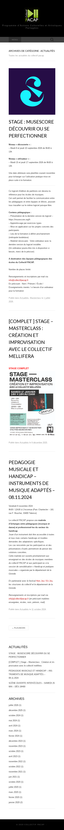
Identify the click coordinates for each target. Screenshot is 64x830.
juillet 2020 (13, 787)
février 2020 (14, 797)
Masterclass (35, 298)
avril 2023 (13, 756)
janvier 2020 (14, 802)
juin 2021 (13, 777)
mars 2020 (13, 792)
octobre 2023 (14, 751)
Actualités (24, 298)
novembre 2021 (16, 771)
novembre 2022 (16, 761)
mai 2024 (13, 720)
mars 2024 (13, 731)
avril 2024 (13, 725)
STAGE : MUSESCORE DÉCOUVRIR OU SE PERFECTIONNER (31, 128)
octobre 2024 (14, 715)
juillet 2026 (13, 705)
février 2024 (14, 736)
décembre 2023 (16, 741)
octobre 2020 (14, 782)
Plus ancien (18, 628)
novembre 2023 (16, 746)
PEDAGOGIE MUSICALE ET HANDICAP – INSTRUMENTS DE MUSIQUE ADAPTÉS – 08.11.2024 (31, 674)
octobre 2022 (14, 766)
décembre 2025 (16, 710)
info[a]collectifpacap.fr (19, 599)
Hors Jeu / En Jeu (44, 581)
